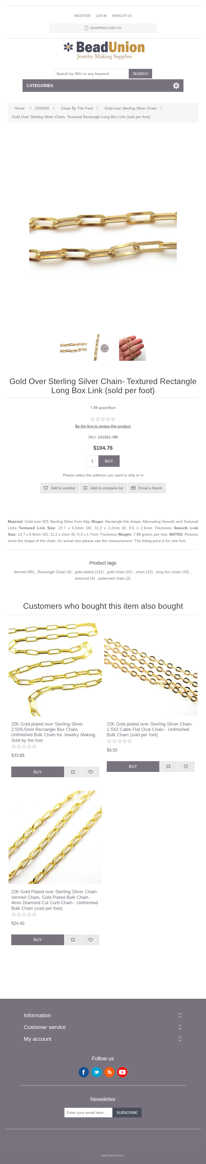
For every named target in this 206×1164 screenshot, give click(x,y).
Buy (109, 461)
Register (82, 16)
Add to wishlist (63, 488)
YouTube (122, 1072)
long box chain (168, 572)
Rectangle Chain (52, 572)
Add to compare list (106, 488)
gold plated (84, 572)
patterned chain (111, 578)
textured (82, 578)
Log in (101, 16)
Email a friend (150, 488)
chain (140, 572)
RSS (109, 1072)
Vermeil (20, 572)
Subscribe (127, 1112)
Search (140, 74)
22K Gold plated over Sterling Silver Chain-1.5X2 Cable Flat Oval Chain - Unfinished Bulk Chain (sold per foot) (150, 730)
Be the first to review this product (103, 426)
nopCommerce (112, 1155)
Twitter (96, 1072)
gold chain (115, 572)
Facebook (84, 1072)
